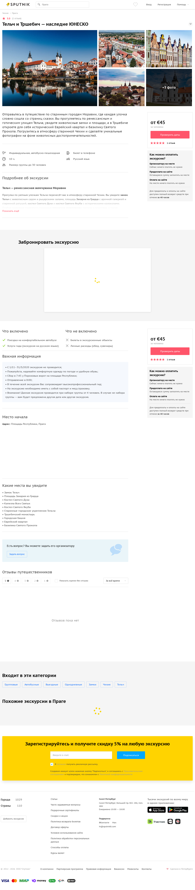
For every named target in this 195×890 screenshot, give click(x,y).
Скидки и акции (59, 816)
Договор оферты (60, 827)
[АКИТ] (170, 821)
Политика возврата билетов (65, 821)
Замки (92, 684)
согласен (61, 764)
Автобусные (32, 684)
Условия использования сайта (67, 832)
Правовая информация (98, 869)
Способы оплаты (60, 847)
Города (11, 799)
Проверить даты (170, 134)
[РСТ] (177, 821)
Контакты (147, 869)
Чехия (106, 684)
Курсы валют (57, 853)
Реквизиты (133, 869)
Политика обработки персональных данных (70, 840)
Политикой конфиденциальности (116, 774)
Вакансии (119, 869)
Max (114, 822)
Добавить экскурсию (13, 818)
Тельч (120, 684)
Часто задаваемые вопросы (65, 804)
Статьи (54, 799)
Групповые (11, 684)
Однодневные (73, 684)
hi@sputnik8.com (107, 826)
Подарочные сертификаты (65, 810)
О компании (46, 869)
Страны (11, 805)
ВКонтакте (104, 822)
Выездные (52, 684)
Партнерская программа (70, 869)
